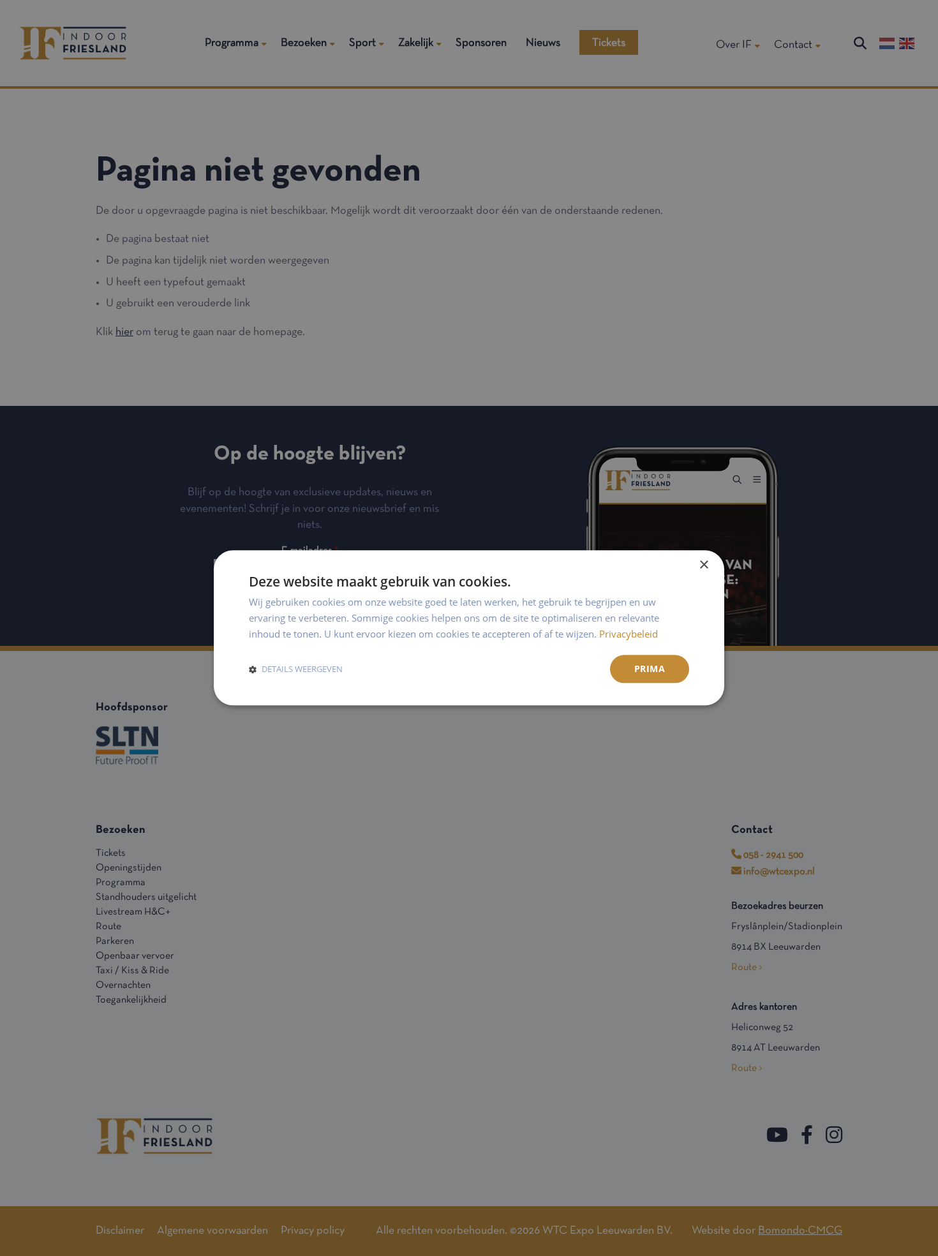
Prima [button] (649, 668)
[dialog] (469, 627)
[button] (296, 669)
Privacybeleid (628, 633)
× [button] (703, 565)
